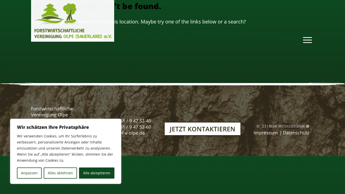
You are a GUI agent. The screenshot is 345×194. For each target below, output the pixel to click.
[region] (65, 151)
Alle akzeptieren (96, 173)
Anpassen (29, 173)
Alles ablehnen (60, 173)
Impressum (266, 133)
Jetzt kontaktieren (202, 129)
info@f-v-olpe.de (127, 133)
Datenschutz (296, 133)
